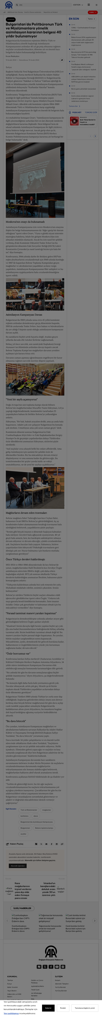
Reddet (63, 1008)
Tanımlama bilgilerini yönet (85, 1008)
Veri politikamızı (11, 1014)
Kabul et (48, 1008)
